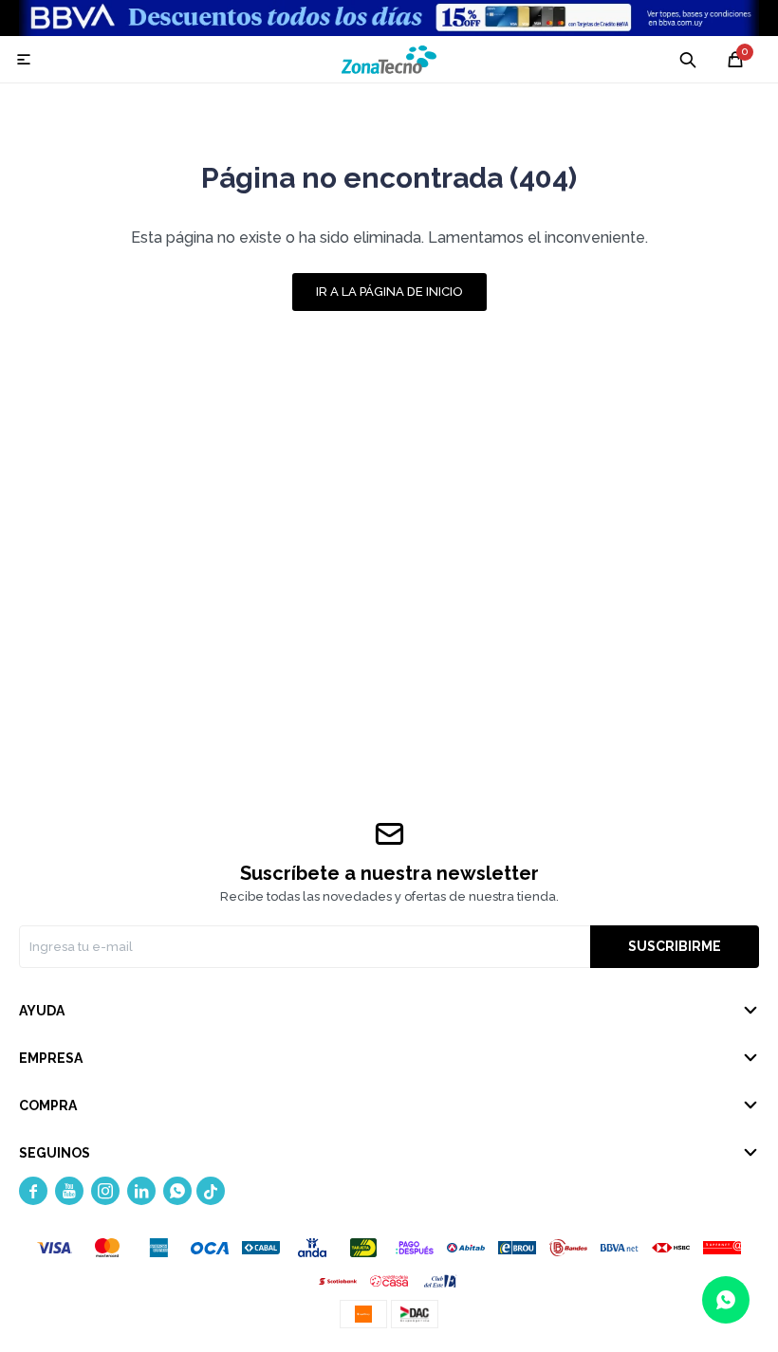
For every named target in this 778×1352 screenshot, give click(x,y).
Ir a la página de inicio (389, 291)
